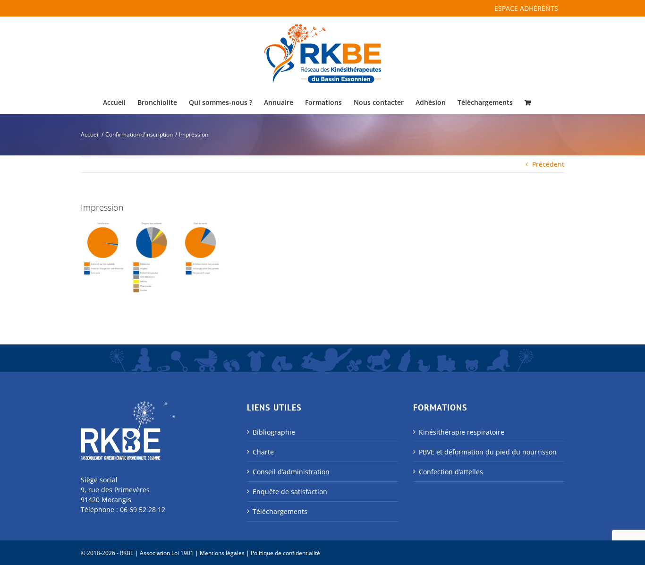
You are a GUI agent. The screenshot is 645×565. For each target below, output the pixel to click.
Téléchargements (280, 511)
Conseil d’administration (291, 471)
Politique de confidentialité (285, 553)
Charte (263, 451)
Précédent (548, 164)
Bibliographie (274, 432)
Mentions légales (222, 553)
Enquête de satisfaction (290, 491)
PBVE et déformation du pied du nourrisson (488, 451)
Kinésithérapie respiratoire (461, 432)
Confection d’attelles (451, 471)
